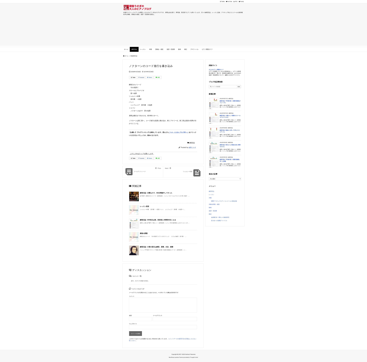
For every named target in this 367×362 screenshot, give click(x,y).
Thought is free (194, 357)
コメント (131, 296)
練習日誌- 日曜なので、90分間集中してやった (156, 193)
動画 (210, 207)
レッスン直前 (144, 206)
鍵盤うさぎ (192, 147)
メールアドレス (157, 315)
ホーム (126, 56)
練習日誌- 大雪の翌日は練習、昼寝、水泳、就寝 (156, 247)
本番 (210, 198)
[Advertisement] (183, 32)
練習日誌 (134, 56)
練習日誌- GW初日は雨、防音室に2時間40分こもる (158, 220)
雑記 (210, 214)
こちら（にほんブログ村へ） (179, 132)
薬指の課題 (144, 233)
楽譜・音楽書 (213, 211)
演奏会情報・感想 (214, 204)
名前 (130, 315)
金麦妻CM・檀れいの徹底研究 (220, 217)
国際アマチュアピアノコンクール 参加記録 (224, 201)
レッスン (211, 194)
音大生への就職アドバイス (219, 220)
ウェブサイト (133, 323)
